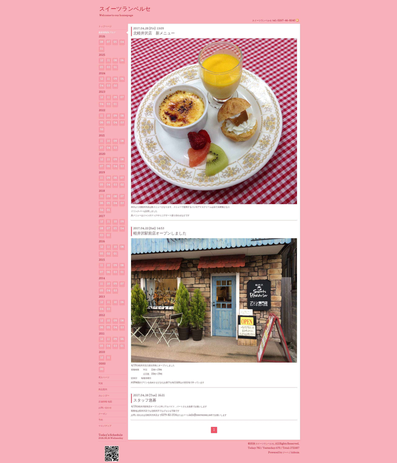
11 (108, 60)
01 (101, 49)
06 (122, 60)
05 (115, 42)
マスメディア (105, 426)
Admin (295, 453)
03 (108, 67)
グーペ (286, 453)
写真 (100, 383)
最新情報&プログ (107, 32)
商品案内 (102, 389)
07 (108, 42)
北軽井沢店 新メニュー (154, 33)
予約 (100, 420)
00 (101, 369)
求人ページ (103, 377)
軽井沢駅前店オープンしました (160, 234)
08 (101, 42)
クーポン (102, 414)
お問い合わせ (105, 408)
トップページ (105, 26)
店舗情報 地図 (105, 402)
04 (122, 42)
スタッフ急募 (144, 401)
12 (101, 60)
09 (115, 79)
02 (115, 86)
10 (108, 116)
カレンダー (103, 396)
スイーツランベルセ (127, 9)
